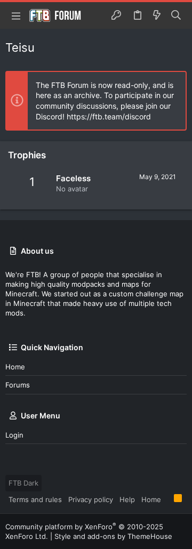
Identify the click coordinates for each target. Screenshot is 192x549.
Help (127, 499)
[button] (16, 15)
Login (14, 435)
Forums (17, 385)
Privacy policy (90, 499)
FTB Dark (23, 483)
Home (15, 366)
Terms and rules (35, 499)
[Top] (167, 499)
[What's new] (157, 15)
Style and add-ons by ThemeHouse (113, 536)
